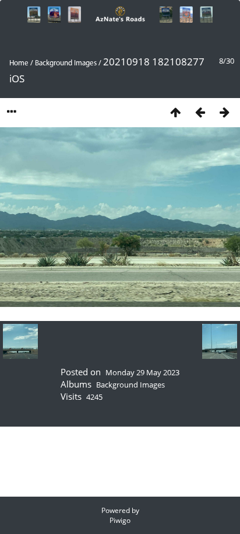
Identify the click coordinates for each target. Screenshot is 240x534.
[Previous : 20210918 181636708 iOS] (200, 112)
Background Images (66, 63)
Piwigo (120, 520)
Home (19, 63)
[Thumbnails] (175, 112)
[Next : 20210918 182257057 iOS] (224, 112)
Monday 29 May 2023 (142, 372)
